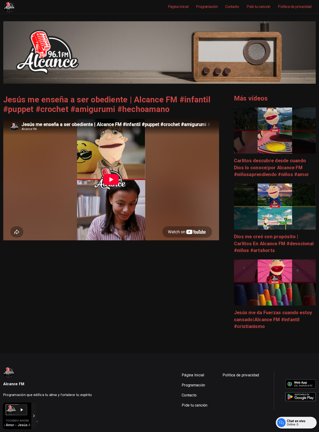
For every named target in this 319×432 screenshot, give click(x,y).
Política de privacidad (295, 6)
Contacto (232, 6)
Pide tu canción (258, 6)
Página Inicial (178, 6)
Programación (207, 6)
